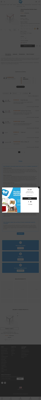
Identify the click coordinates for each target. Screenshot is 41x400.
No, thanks (30, 204)
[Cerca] (39, 187)
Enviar (29, 198)
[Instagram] (31, 202)
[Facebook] (28, 202)
